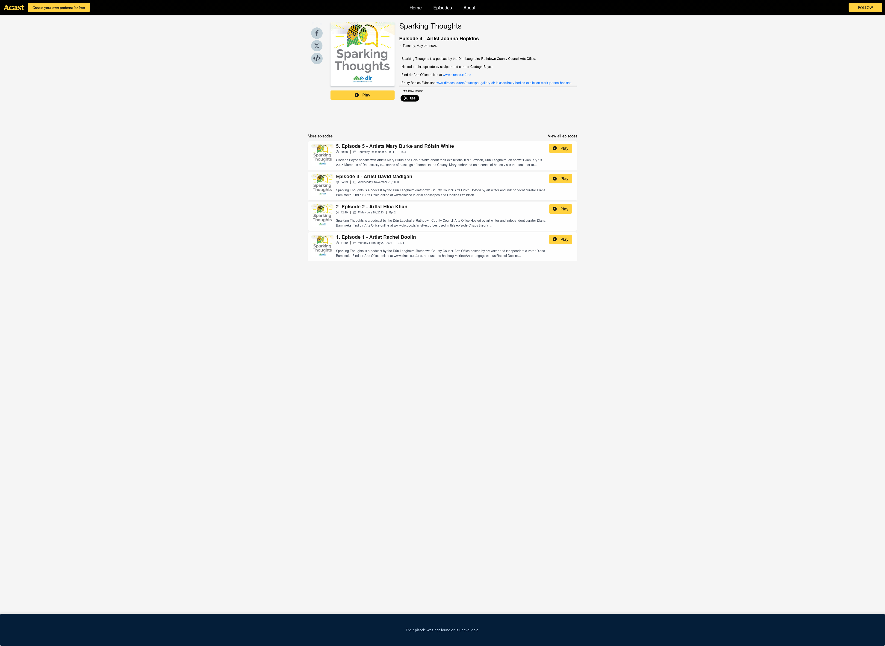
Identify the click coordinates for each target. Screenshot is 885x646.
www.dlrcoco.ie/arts (457, 74)
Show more (414, 91)
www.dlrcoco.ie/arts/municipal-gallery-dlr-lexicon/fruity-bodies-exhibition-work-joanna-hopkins (504, 82)
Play (366, 95)
